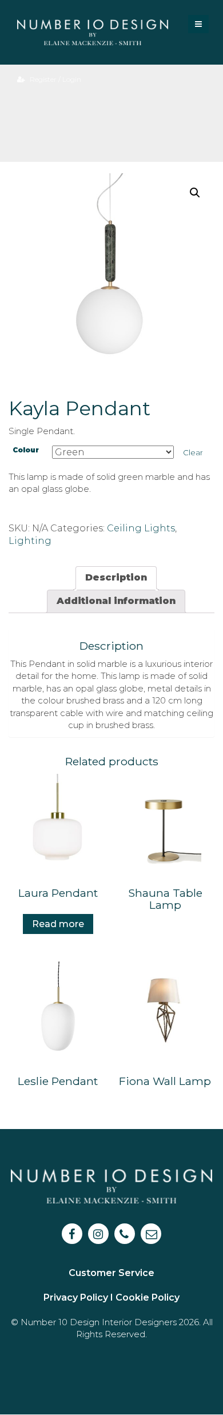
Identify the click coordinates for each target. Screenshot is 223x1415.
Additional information (116, 600)
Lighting (30, 540)
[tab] (116, 578)
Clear (193, 452)
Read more (58, 924)
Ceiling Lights (141, 528)
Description (116, 577)
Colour (26, 450)
